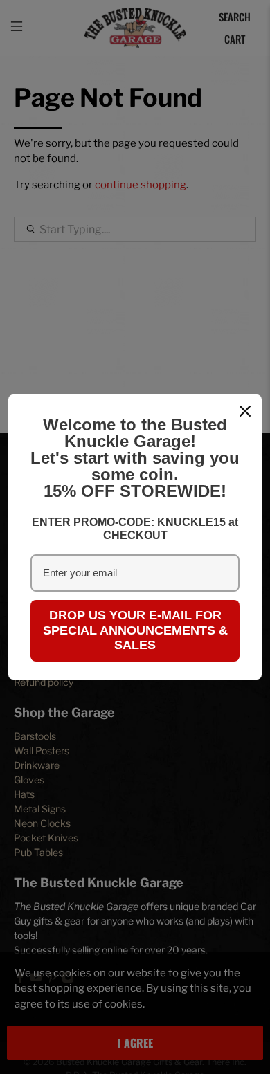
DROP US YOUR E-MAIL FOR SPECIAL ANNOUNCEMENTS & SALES (135, 630)
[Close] (245, 411)
